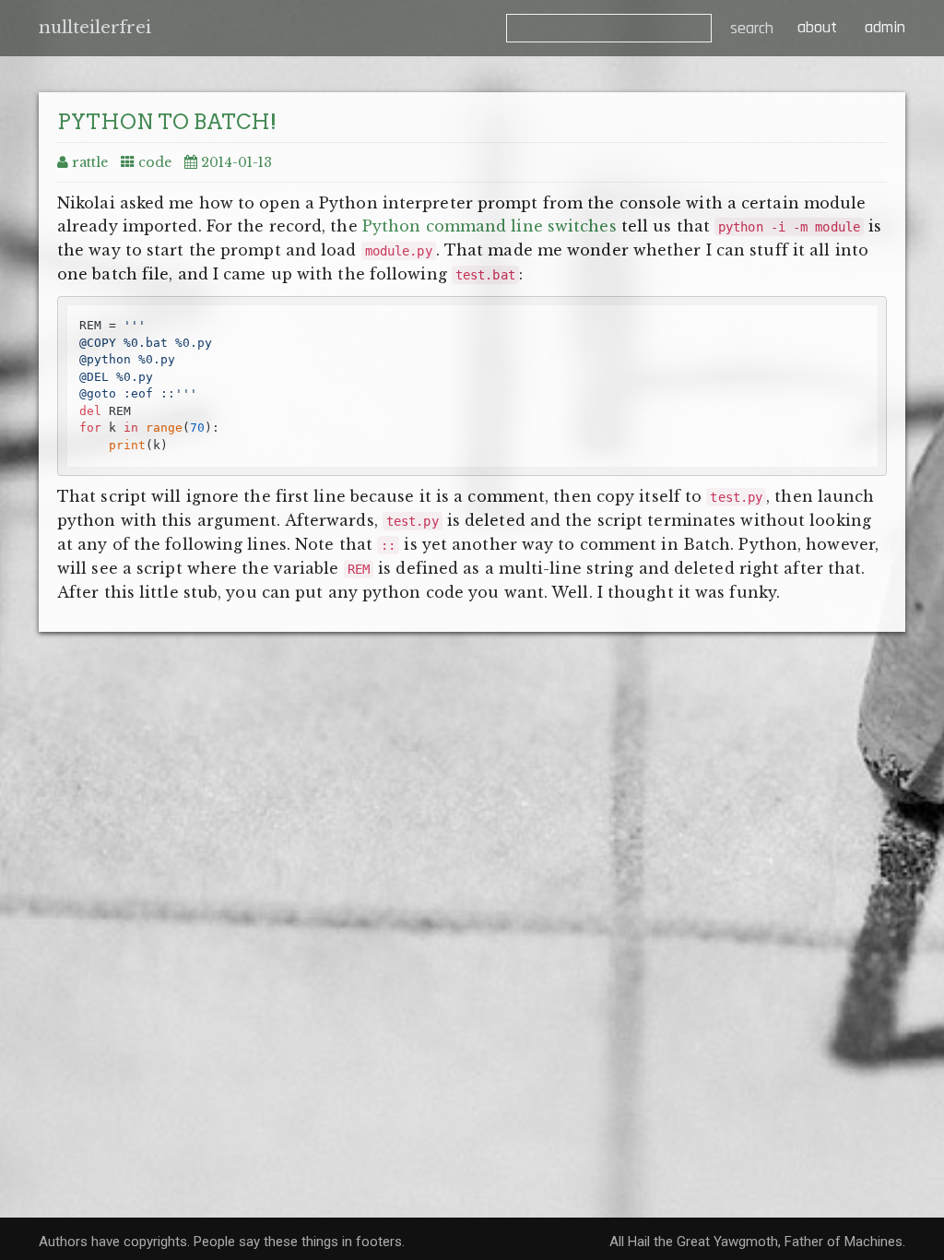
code (154, 162)
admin (885, 27)
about (815, 27)
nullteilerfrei (95, 28)
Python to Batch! (167, 122)
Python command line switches (489, 226)
